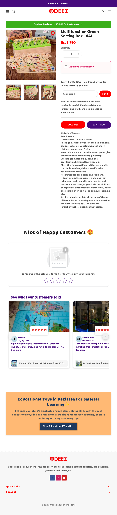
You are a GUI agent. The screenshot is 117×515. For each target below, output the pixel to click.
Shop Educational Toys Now (58, 426)
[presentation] (7, 92)
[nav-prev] (12, 336)
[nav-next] (105, 336)
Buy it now (99, 124)
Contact (65, 3)
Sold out (73, 124)
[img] (39, 330)
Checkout (53, 3)
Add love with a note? (81, 66)
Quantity (65, 48)
